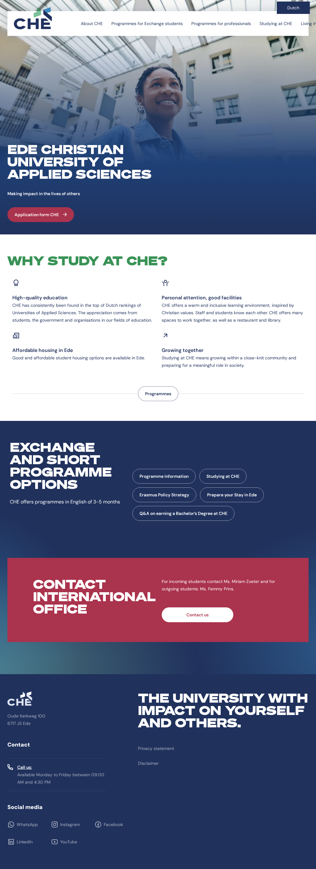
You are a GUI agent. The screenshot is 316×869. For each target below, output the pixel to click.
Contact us (197, 615)
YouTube (68, 842)
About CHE (92, 23)
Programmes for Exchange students (147, 23)
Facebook (113, 824)
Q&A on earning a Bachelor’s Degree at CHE (183, 513)
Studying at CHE (276, 23)
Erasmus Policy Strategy (164, 495)
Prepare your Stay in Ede (232, 495)
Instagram (70, 824)
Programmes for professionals (221, 23)
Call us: (24, 767)
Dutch (293, 8)
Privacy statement (156, 748)
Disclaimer (148, 763)
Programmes (158, 393)
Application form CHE (37, 214)
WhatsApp (27, 824)
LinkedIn (25, 842)
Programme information (164, 476)
